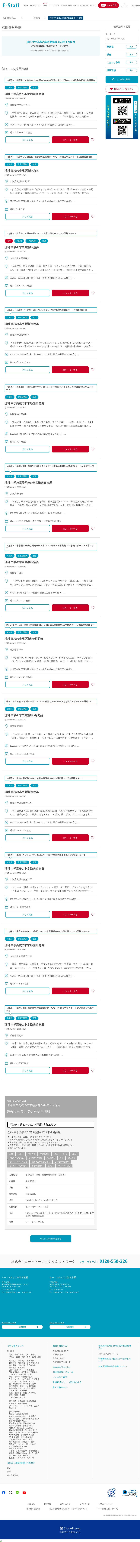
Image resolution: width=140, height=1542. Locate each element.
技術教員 (12, 1368)
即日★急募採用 (27, 1437)
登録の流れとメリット (35, 5)
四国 (34, 1357)
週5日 (74, 1154)
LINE (17, 1493)
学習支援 (35, 1379)
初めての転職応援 (16, 1158)
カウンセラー (14, 1377)
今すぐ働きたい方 (15, 1346)
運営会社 (31, 1504)
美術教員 (33, 1372)
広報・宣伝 (13, 1390)
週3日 (24, 1432)
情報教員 (21, 1365)
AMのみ (12, 1428)
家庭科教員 (31, 1365)
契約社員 (12, 1408)
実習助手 (22, 1374)
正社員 (36, 1406)
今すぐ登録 (111, 5)
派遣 (34, 88)
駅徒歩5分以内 (29, 1423)
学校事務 (12, 1365)
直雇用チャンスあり (17, 1458)
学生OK (28, 1430)
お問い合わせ (93, 5)
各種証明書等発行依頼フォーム (112, 1366)
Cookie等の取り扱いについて (107, 1509)
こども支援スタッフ (17, 1397)
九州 (27, 1355)
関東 (11, 1355)
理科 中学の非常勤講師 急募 (22, 562)
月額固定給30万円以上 (18, 1416)
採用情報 (26, 5)
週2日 (37, 1453)
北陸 (39, 1357)
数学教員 (12, 1363)
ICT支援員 (13, 1374)
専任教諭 (12, 1401)
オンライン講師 (29, 1384)
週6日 (35, 1430)
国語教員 (21, 1363)
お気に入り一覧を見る (123, 89)
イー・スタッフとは (54, 5)
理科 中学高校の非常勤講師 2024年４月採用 (34, 1132)
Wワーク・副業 (64, 1166)
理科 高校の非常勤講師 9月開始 (24, 638)
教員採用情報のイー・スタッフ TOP (10, 18)
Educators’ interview (61, 1367)
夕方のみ (26, 1455)
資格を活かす (28, 1426)
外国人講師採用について (108, 1354)
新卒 (61, 1158)
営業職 (22, 1395)
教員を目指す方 (60, 1346)
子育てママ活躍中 (62, 1162)
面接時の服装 (58, 1355)
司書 (29, 1374)
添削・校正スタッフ (17, 1388)
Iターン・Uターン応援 (18, 1162)
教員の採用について (61, 1351)
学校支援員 (31, 1388)
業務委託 (32, 1416)
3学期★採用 (33, 1432)
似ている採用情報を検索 (50, 1239)
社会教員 (21, 1361)
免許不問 (30, 1458)
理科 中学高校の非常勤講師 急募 (24, 93)
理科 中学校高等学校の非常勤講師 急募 (28, 482)
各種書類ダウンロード (62, 1362)
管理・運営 (13, 1395)
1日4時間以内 (21, 1453)
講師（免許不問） (16, 1370)
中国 (28, 1357)
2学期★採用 (14, 1437)
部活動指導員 (26, 1377)
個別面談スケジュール (63, 1372)
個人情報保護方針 (33, 1509)
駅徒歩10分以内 (15, 1423)
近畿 (11, 1154)
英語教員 (12, 1361)
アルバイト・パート (17, 1406)
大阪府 (9, 164)
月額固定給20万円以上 (18, 1421)
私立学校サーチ (60, 1387)
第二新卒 (71, 1158)
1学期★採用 (14, 1435)
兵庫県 (9, 88)
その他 (29, 1406)
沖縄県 (11, 1357)
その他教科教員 (33, 1363)
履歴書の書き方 (59, 1358)
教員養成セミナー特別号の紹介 (67, 1382)
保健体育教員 (14, 1372)
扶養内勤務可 (37, 1166)
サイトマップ (85, 1504)
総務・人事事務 (29, 1393)
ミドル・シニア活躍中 (18, 1166)
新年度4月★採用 (35, 1158)
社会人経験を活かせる (41, 1162)
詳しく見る (28, 140)
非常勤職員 (22, 1403)
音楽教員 (25, 1372)
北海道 (33, 1355)
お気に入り (76, 5)
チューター (13, 1381)
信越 (23, 1357)
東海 (16, 1355)
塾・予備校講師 (15, 1384)
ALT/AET (32, 1381)
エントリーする (70, 140)
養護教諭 (21, 1368)
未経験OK (51, 1158)
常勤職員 (12, 1403)
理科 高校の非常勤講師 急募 (22, 170)
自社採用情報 (14, 1419)
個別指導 (23, 1381)
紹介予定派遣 (14, 1442)
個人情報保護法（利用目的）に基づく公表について (68, 1509)
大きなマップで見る (9, 1323)
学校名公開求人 (15, 1439)
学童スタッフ (14, 1379)
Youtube (24, 1493)
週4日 (65, 1154)
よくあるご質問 (84, 5)
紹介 (25, 1439)
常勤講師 (21, 1401)
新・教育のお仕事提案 (66, 5)
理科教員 (31, 1154)
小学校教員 (29, 1370)
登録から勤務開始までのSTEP (20, 1463)
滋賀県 (9, 632)
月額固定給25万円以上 (30, 1419)
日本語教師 (31, 1386)
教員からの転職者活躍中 (19, 1414)
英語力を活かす (15, 1426)
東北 (18, 1357)
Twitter (10, 1493)
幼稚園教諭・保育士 (17, 1386)
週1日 (31, 1453)
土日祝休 (29, 1428)
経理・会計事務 (15, 1393)
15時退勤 (20, 1428)
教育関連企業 (14, 1412)
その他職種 (25, 1379)
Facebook (4, 1493)
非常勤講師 (22, 88)
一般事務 (23, 1390)
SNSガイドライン (105, 1504)
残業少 (50, 1166)
